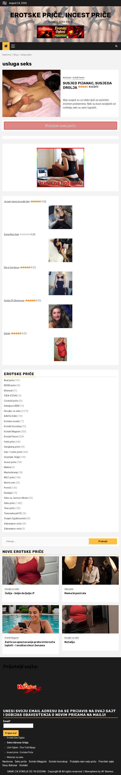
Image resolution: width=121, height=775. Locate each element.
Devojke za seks (12, 411)
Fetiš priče (9, 441)
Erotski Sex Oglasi (16, 737)
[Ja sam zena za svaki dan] (60, 217)
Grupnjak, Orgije (12, 457)
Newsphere (91, 771)
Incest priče (10, 462)
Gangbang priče (12, 446)
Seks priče (9, 503)
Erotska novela (11, 421)
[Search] (116, 46)
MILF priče (9, 477)
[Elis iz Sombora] (60, 283)
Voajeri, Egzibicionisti (15, 518)
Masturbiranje (11, 472)
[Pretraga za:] (46, 541)
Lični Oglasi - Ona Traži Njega (21, 747)
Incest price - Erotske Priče (20, 752)
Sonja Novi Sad (19, 234)
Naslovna (7, 761)
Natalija (69, 642)
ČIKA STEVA (10, 395)
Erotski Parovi (78, 78)
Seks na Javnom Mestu (16, 498)
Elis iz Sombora (20, 267)
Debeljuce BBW (11, 405)
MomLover (9, 482)
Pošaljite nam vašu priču (83, 761)
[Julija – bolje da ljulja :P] (30, 570)
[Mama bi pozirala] (90, 570)
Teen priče (9, 508)
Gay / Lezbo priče (13, 452)
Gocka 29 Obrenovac (22, 300)
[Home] (6, 46)
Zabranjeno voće (12, 523)
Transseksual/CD (13, 513)
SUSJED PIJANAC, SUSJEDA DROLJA (87, 85)
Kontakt (23, 765)
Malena (7, 467)
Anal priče (67, 78)
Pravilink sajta (106, 761)
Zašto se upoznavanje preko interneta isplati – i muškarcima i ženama (30, 644)
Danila (15, 333)
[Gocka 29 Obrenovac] (60, 316)
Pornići (7, 487)
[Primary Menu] (14, 46)
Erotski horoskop (13, 426)
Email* (7, 721)
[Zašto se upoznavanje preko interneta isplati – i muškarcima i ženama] (30, 619)
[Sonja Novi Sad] (60, 250)
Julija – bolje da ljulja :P (20, 593)
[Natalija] (90, 619)
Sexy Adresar (9, 765)
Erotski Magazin (12, 431)
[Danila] (60, 349)
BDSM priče (10, 385)
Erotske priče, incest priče (60, 15)
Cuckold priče (11, 400)
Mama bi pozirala (75, 593)
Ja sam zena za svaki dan (25, 201)
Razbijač (8, 492)
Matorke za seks (15, 757)
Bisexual (8, 390)
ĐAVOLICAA (10, 416)
